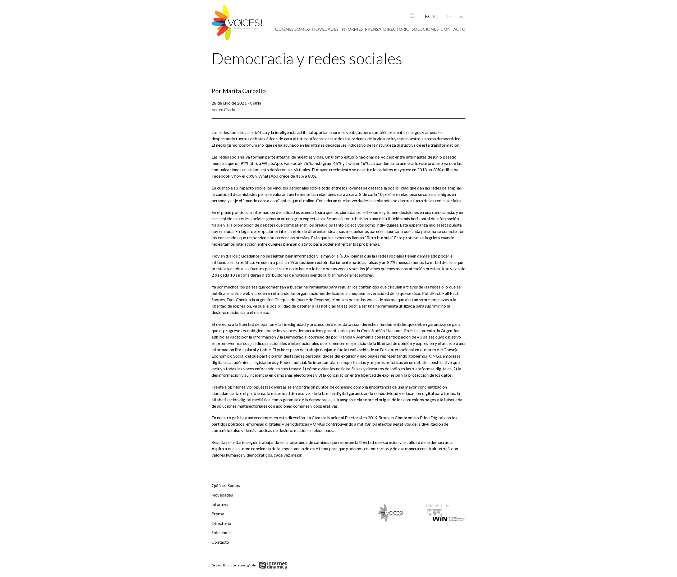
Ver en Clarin (223, 109)
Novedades (325, 28)
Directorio (396, 28)
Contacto (453, 28)
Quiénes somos (292, 28)
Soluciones (425, 28)
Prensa (373, 28)
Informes (351, 28)
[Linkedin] (461, 17)
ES (427, 16)
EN (436, 16)
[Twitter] (449, 17)
